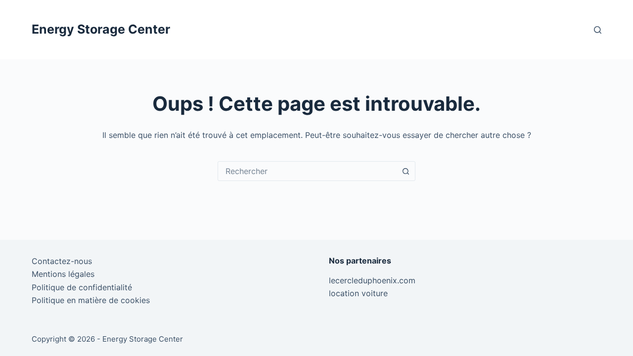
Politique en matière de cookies (91, 300)
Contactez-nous (62, 261)
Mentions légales (63, 274)
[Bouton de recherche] (405, 171)
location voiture (358, 293)
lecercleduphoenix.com (372, 280)
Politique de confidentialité (82, 287)
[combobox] (307, 171)
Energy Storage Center (101, 29)
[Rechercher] (597, 30)
